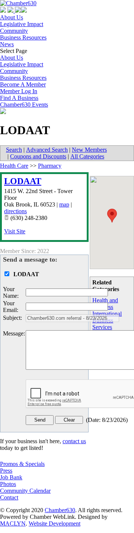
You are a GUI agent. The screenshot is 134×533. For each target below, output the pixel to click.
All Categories (87, 156)
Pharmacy (49, 166)
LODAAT (22, 181)
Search (14, 149)
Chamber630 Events (24, 104)
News (7, 44)
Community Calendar (25, 491)
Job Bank (11, 477)
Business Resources (23, 37)
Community (14, 31)
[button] (112, 216)
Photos (8, 484)
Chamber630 (60, 510)
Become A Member (23, 84)
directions (15, 211)
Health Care (14, 166)
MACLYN (13, 523)
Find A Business (19, 98)
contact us (74, 441)
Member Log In (18, 91)
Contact (9, 497)
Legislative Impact (21, 24)
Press (6, 470)
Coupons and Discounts (38, 156)
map (64, 204)
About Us (11, 17)
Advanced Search (47, 149)
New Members (89, 149)
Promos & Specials (22, 464)
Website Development (54, 523)
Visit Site (14, 231)
